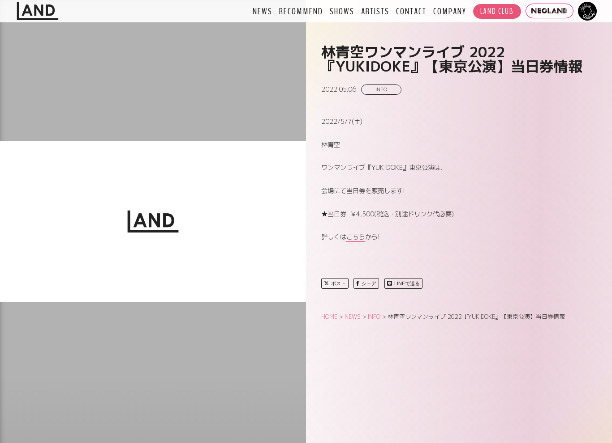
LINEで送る (407, 283)
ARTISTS (375, 11)
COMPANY (449, 11)
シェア (369, 283)
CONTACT (411, 11)
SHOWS (342, 11)
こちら (355, 236)
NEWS (262, 11)
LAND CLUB (497, 11)
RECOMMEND (301, 11)
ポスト (338, 283)
